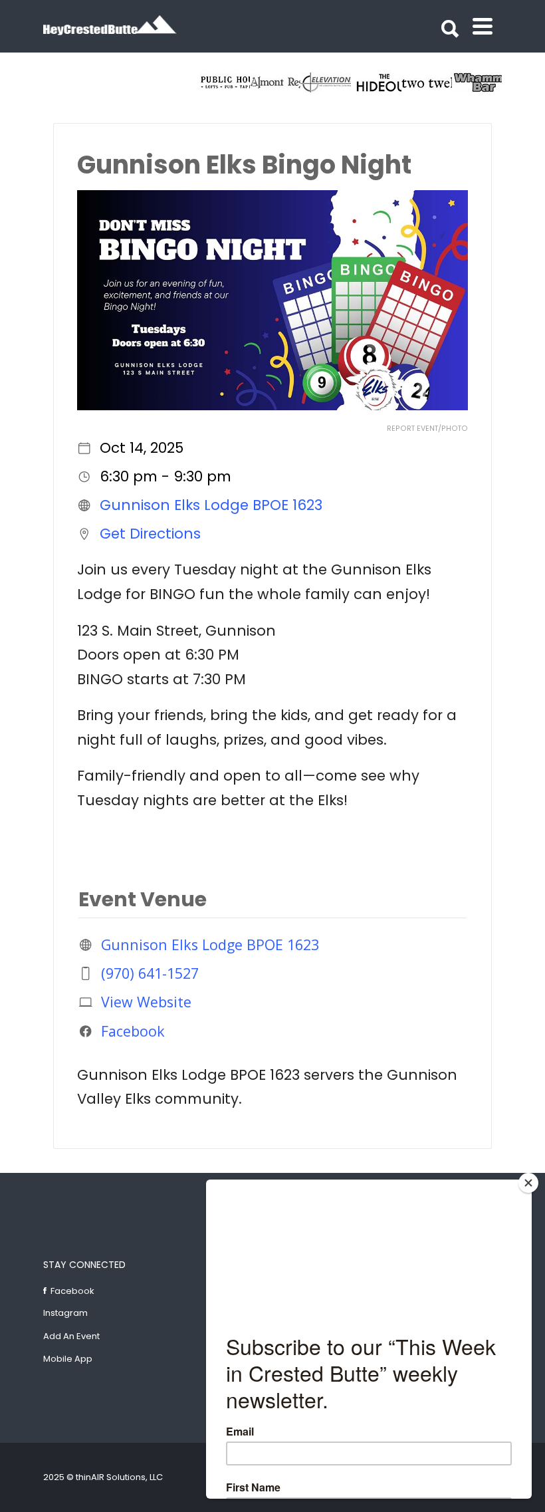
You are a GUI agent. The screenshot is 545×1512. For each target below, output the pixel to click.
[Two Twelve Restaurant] (426, 82)
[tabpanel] (426, 82)
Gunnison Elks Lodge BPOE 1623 (211, 505)
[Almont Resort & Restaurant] (275, 82)
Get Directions (150, 533)
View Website (146, 1001)
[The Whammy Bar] (477, 82)
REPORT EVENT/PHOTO (427, 429)
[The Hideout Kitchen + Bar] (376, 82)
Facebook (133, 1031)
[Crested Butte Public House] (224, 82)
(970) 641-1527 (150, 973)
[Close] (528, 1183)
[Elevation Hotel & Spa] (325, 82)
